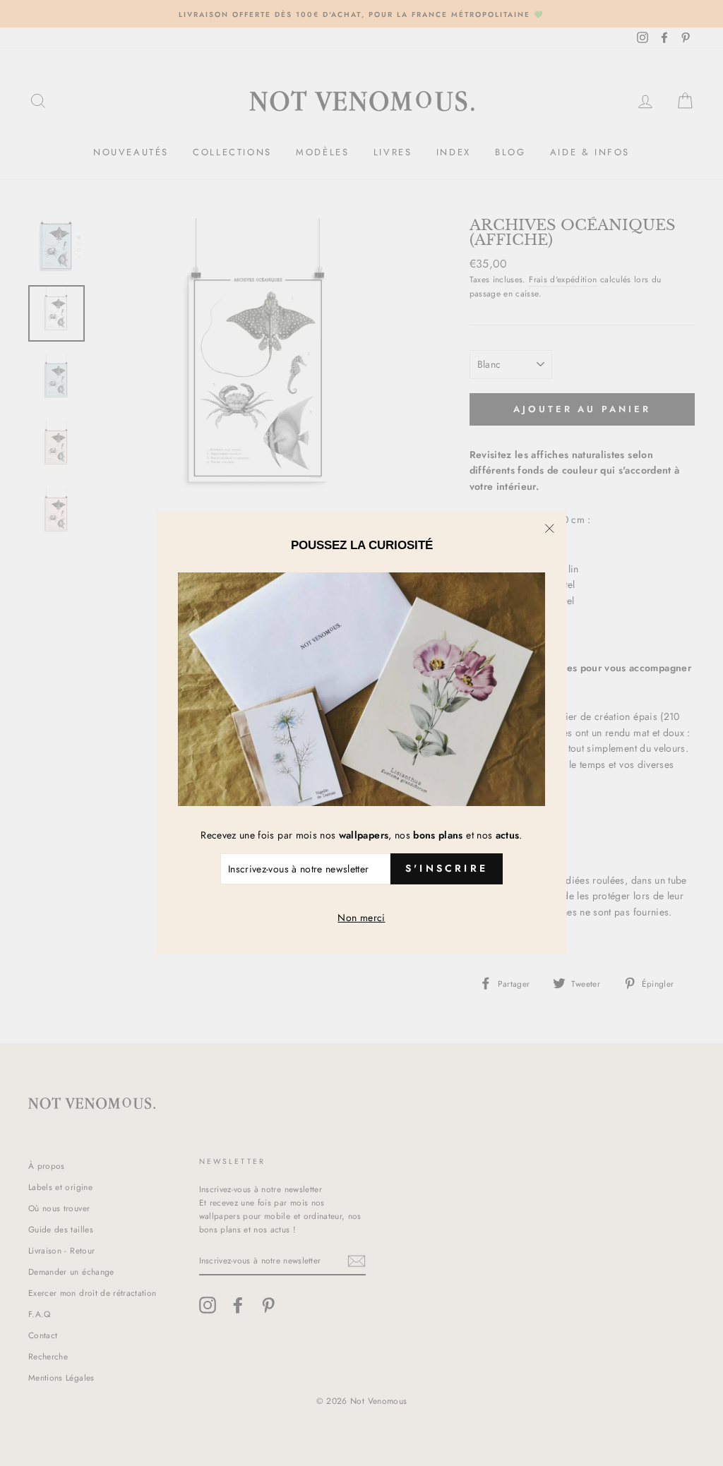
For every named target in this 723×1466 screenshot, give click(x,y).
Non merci (361, 918)
